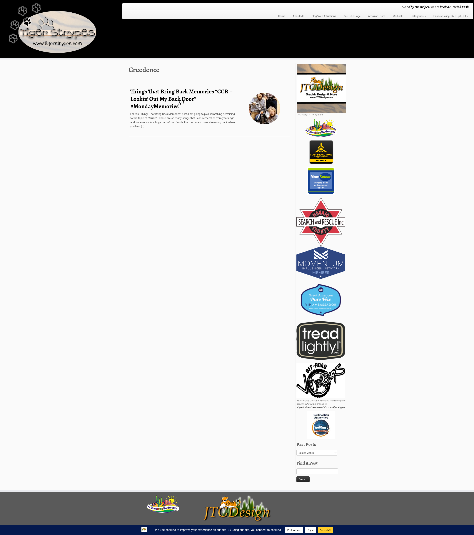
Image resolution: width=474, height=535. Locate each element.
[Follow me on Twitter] (131, 7)
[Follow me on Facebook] (133, 7)
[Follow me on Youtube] (141, 7)
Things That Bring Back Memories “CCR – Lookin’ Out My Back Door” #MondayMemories (181, 98)
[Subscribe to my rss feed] (126, 7)
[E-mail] (129, 7)
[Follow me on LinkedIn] (145, 7)
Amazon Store (376, 16)
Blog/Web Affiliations (324, 16)
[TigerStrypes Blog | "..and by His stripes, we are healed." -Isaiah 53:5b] (54, 29)
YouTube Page (352, 16)
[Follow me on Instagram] (136, 7)
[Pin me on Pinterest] (143, 7)
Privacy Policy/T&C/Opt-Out (450, 16)
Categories (417, 16)
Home (281, 16)
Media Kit (398, 16)
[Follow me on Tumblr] (138, 7)
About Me (298, 16)
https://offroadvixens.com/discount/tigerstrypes (320, 407)
